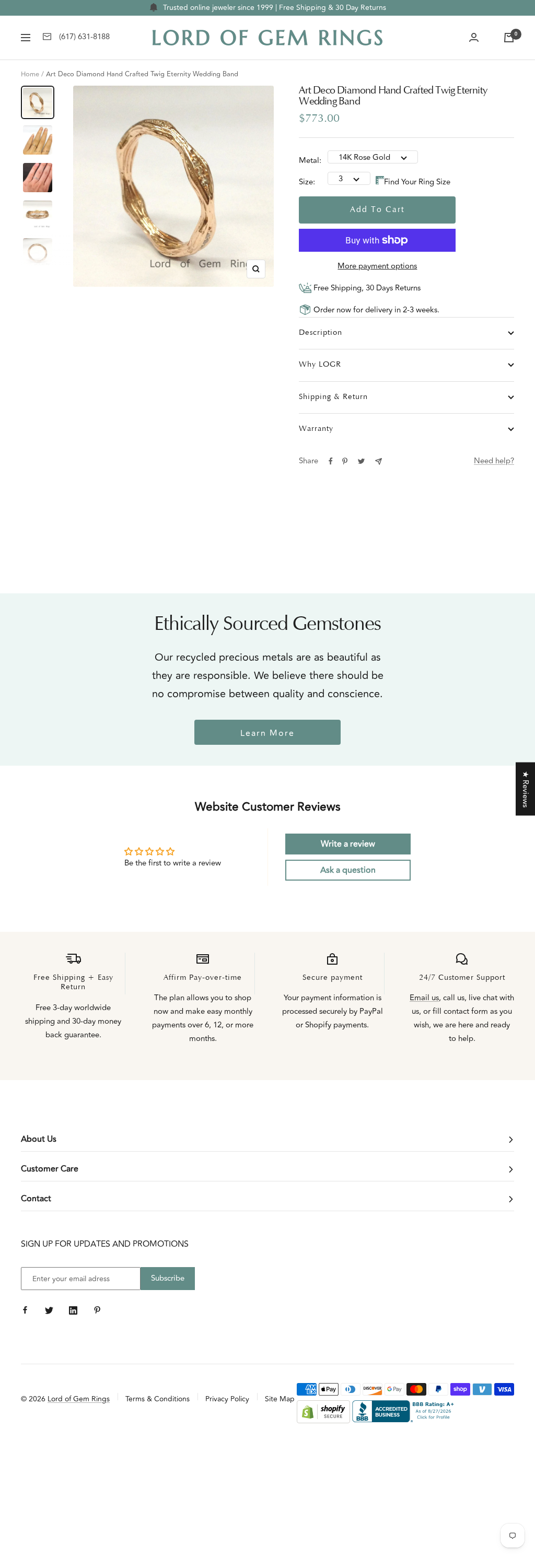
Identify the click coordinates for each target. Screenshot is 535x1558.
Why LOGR (320, 365)
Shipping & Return (333, 397)
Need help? (494, 461)
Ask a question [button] (348, 870)
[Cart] (509, 37)
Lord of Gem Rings (79, 1398)
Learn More (267, 733)
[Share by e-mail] (378, 461)
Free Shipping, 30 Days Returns (366, 288)
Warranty (316, 429)
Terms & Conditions (157, 1398)
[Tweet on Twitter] (361, 461)
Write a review (348, 844)
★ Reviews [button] (525, 788)
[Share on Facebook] (331, 461)
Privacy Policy (227, 1398)
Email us (424, 998)
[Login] (474, 37)
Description (320, 333)
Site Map (280, 1398)
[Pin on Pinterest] (344, 461)
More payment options (377, 266)
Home (30, 74)
